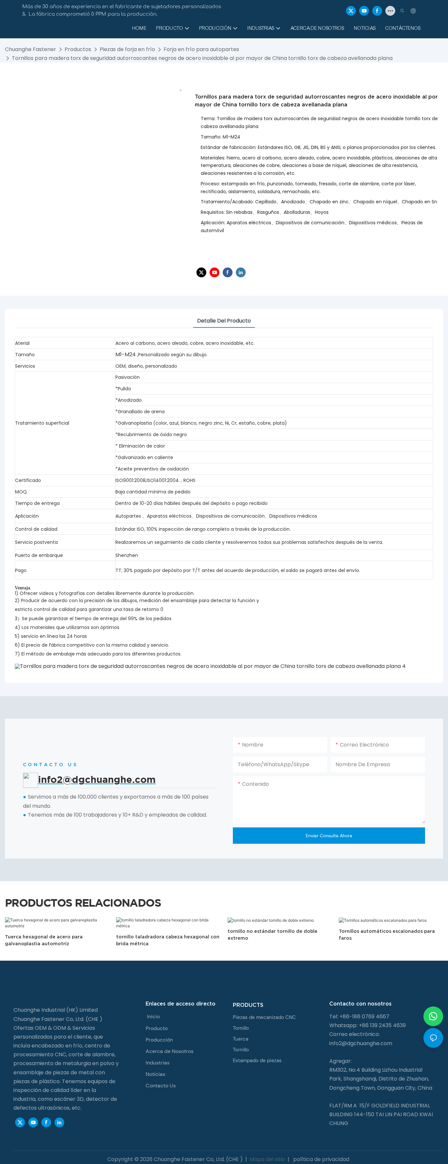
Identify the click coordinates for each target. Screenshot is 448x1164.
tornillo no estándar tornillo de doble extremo (272, 935)
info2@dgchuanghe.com (360, 1043)
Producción (159, 1039)
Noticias (155, 1074)
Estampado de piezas (257, 1060)
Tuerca (240, 1039)
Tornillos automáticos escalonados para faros (387, 935)
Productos (78, 49)
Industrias (158, 1062)
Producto (157, 1028)
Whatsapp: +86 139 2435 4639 (367, 1025)
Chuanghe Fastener (30, 49)
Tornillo (241, 1028)
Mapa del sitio (267, 1159)
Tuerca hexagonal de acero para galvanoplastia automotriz (44, 940)
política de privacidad (320, 1159)
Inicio (153, 1016)
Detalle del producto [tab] (224, 320)
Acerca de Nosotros (169, 1051)
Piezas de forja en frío (127, 49)
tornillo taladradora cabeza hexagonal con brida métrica (167, 940)
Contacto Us (161, 1085)
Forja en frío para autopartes (201, 49)
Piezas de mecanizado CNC (264, 1017)
